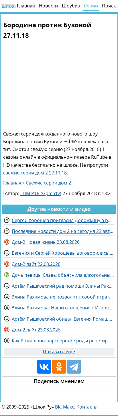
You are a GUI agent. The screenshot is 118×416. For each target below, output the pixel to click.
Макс (68, 407)
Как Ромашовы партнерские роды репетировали (63, 340)
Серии (91, 6)
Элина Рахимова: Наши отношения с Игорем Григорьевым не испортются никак (63, 308)
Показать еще (59, 351)
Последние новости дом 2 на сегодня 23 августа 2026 (63, 231)
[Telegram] (74, 367)
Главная (26, 6)
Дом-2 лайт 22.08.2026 (36, 264)
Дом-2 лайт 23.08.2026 (36, 330)
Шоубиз (71, 6)
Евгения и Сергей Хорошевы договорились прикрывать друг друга (63, 253)
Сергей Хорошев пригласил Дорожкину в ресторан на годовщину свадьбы (63, 220)
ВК (58, 407)
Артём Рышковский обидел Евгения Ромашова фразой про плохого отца (63, 319)
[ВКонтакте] (44, 367)
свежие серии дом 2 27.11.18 (35, 173)
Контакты (86, 407)
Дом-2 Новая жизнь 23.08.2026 (46, 242)
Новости (48, 6)
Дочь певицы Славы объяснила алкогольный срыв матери (63, 275)
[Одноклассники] (59, 367)
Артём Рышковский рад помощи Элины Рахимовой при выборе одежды (63, 286)
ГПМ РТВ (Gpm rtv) (40, 193)
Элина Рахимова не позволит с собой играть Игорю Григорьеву (63, 297)
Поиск (109, 6)
